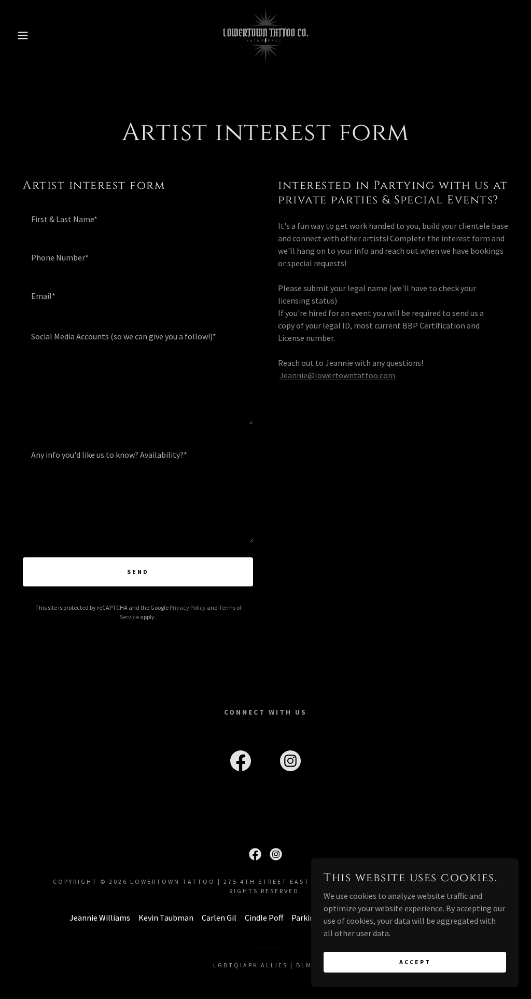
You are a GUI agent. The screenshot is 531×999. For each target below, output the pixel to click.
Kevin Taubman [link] (165, 917)
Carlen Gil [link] (219, 917)
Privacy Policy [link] (188, 607)
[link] (265, 34)
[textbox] (138, 218)
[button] (26, 35)
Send (138, 572)
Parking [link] (305, 917)
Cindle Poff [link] (264, 917)
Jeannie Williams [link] (99, 917)
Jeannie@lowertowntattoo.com (337, 375)
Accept (415, 962)
